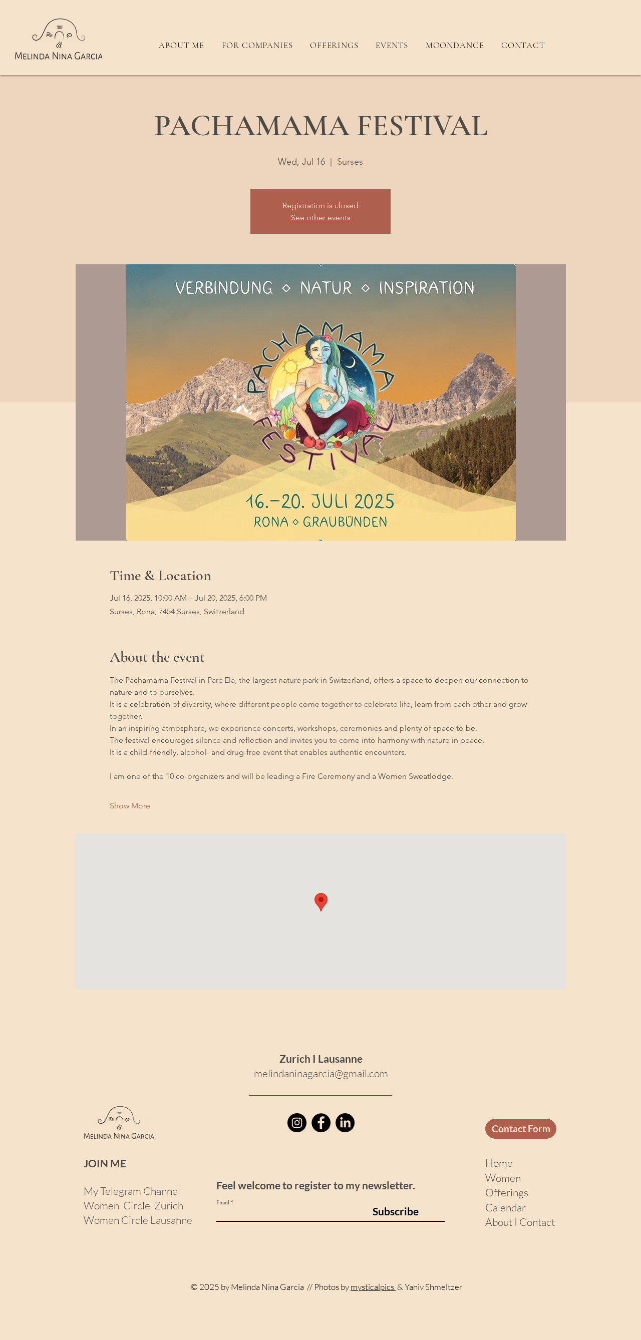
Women (503, 1177)
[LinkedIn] (345, 1122)
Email (222, 1202)
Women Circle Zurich (133, 1205)
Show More (130, 805)
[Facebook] (321, 1122)
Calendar (505, 1207)
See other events (321, 217)
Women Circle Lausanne (138, 1219)
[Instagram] (296, 1122)
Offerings (506, 1192)
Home (500, 1162)
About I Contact (520, 1221)
